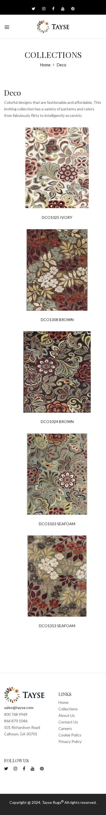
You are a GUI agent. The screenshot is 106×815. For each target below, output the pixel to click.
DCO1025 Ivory (57, 217)
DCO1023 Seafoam (57, 524)
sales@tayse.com (18, 707)
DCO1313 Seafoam (57, 626)
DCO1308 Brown (57, 320)
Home (45, 64)
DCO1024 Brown (57, 421)
